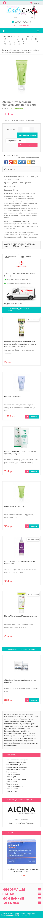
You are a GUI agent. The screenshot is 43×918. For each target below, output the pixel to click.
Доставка (11, 256)
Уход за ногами (26, 50)
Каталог (5, 50)
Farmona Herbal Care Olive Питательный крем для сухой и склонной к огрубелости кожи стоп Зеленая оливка (20, 344)
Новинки (10, 833)
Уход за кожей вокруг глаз (16, 779)
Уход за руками (12, 789)
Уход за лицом (11, 781)
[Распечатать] (33, 162)
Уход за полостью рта (14, 786)
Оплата (27, 256)
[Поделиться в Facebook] (6, 162)
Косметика (15, 50)
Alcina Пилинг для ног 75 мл (14, 506)
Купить (34, 416)
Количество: (10, 129)
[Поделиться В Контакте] (24, 162)
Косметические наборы (15, 769)
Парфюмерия (11, 772)
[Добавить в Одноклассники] (15, 162)
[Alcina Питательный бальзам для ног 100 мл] (21, 76)
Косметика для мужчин (15, 765)
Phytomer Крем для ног (13, 396)
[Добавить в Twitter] (20, 162)
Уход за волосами (13, 774)
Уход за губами (12, 777)
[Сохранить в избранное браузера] (29, 162)
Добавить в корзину (28, 135)
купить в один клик (28, 144)
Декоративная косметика (16, 762)
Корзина (35, 3)
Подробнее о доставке (13, 303)
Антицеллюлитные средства (17, 760)
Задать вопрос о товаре (29, 158)
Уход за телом (11, 791)
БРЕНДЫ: (7, 37)
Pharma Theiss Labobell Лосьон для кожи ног (21, 616)
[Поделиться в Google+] (11, 162)
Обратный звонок (21, 26)
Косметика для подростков (16, 767)
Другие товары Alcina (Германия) (21, 823)
